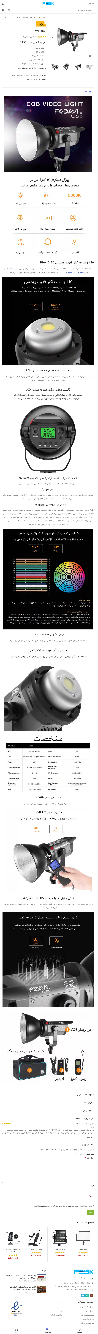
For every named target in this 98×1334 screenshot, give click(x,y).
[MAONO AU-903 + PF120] (13, 1238)
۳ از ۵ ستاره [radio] (80, 1154)
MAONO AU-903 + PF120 (13, 1251)
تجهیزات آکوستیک (87, 1319)
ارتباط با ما (58, 1307)
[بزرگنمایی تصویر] (90, 56)
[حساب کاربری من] (3, 10)
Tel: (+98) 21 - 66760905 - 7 (78, 1290)
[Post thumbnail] (41, 1278)
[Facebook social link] (39, 80)
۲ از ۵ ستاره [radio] (82, 1154)
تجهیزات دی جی (88, 1311)
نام (92, 1186)
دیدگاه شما (89, 1158)
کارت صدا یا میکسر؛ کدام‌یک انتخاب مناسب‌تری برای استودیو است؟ (23, 1288)
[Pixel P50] (83, 1238)
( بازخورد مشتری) (29, 37)
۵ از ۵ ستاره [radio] (76, 1154)
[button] (92, 38)
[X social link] (36, 80)
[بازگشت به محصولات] (6, 17)
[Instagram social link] (91, 1295)
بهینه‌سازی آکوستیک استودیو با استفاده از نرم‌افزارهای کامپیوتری (20, 1276)
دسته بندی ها (35, 17)
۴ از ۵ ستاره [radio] (78, 1154)
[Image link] (84, 1271)
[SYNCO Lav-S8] (36, 1238)
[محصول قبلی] (9, 17)
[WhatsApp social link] (31, 80)
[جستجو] (9, 10)
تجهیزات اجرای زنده (87, 1315)
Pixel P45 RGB (59, 1250)
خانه (44, 17)
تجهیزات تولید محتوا (33, 75)
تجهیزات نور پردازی (21, 17)
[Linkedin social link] (33, 80)
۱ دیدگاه (20, 1281)
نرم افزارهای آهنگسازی (86, 1323)
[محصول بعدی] (3, 17)
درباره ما (59, 1311)
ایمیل (91, 1196)
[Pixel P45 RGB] (60, 1238)
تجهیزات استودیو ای (87, 1307)
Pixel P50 (83, 1250)
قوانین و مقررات (56, 1315)
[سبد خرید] (3, 3)
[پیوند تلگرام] (28, 80)
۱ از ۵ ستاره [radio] (84, 1154)
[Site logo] (48, 3)
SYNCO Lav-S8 (36, 1250)
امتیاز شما (90, 1154)
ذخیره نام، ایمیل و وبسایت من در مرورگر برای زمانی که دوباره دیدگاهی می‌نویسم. (62, 1206)
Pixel (11, 269)
